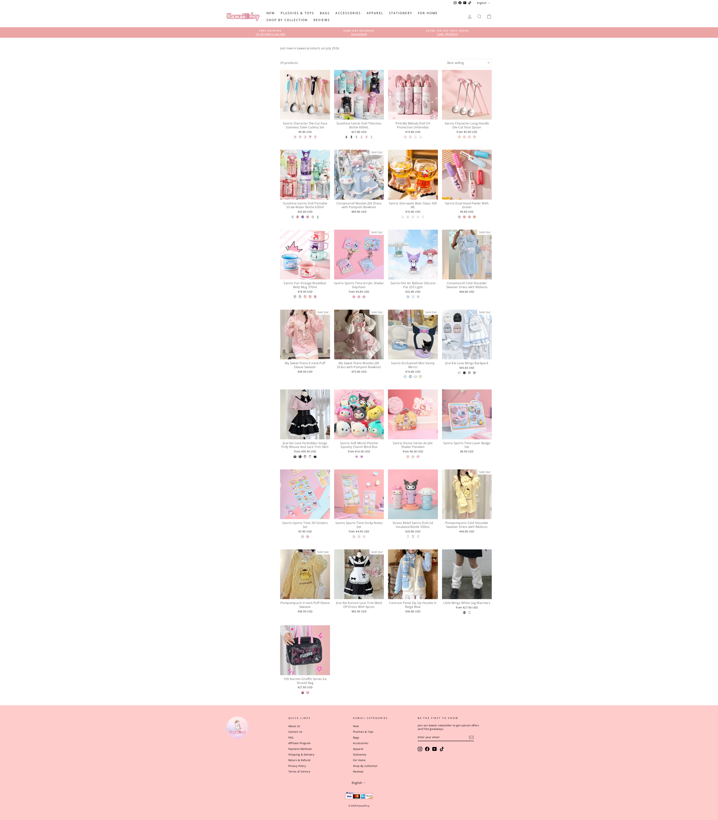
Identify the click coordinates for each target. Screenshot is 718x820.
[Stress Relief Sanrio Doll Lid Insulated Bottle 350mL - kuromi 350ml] (413, 536)
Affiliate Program (299, 743)
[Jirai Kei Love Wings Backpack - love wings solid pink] (469, 372)
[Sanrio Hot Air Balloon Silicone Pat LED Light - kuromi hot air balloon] (408, 297)
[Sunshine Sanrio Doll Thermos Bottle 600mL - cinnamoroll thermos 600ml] (371, 137)
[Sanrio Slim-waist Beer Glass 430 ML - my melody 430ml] (418, 217)
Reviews (322, 20)
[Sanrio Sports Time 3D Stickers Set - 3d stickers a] (302, 536)
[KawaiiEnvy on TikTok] (442, 749)
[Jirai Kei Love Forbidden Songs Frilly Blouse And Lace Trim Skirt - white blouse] (310, 456)
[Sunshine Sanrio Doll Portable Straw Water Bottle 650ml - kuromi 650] (302, 217)
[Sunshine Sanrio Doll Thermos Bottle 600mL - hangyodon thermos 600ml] (356, 137)
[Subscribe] (471, 737)
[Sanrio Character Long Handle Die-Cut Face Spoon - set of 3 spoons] (474, 137)
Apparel (375, 13)
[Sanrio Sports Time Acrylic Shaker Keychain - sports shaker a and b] (364, 297)
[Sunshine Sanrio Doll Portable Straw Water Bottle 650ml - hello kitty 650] (297, 217)
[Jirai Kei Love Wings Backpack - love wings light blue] (474, 372)
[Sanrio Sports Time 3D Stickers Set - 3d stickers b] (307, 536)
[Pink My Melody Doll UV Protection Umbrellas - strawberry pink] (405, 137)
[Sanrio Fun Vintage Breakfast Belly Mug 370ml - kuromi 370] (315, 297)
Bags (325, 13)
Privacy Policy (297, 766)
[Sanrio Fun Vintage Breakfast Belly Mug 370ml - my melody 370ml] (310, 297)
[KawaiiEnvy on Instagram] (420, 749)
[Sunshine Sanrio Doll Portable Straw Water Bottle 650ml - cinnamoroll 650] (292, 217)
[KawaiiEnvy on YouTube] (434, 749)
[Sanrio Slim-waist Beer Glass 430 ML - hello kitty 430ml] (408, 217)
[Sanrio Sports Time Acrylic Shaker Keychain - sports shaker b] (359, 297)
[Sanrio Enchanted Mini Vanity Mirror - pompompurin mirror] (420, 376)
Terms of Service (299, 771)
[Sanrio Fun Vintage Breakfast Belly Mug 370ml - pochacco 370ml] (300, 297)
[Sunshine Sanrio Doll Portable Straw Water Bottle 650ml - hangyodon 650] (318, 217)
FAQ (291, 737)
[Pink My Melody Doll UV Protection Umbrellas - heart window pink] (410, 137)
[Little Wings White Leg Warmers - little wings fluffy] (464, 612)
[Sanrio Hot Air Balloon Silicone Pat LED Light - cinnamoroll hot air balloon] (413, 297)
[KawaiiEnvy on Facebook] (427, 749)
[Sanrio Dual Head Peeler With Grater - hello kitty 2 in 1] (474, 217)
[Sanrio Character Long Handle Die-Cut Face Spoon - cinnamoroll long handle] (469, 137)
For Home (428, 13)
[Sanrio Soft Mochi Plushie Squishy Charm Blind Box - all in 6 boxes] (361, 456)
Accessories (348, 13)
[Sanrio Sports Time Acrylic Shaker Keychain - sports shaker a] (354, 297)
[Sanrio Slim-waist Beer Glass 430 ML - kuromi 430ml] (413, 217)
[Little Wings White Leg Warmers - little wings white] (469, 612)
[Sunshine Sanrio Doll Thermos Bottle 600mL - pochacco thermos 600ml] (346, 137)
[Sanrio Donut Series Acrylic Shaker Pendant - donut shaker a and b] (418, 456)
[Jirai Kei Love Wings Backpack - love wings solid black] (464, 372)
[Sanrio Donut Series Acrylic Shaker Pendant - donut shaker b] (413, 456)
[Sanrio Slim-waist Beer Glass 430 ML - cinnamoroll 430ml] (403, 217)
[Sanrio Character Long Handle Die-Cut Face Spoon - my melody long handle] (459, 137)
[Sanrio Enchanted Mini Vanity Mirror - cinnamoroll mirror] (405, 376)
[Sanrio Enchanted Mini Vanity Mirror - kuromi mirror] (410, 376)
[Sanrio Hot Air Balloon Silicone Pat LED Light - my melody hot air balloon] (418, 297)
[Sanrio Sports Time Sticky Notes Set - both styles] (364, 536)
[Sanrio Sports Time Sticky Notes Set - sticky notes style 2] (359, 536)
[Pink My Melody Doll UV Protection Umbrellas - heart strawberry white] (420, 137)
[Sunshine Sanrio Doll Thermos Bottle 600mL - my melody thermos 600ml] (366, 137)
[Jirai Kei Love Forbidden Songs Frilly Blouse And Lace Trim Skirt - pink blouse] (305, 456)
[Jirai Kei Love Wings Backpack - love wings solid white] (459, 372)
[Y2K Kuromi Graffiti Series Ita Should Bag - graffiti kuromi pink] (307, 692)
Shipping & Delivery (301, 754)
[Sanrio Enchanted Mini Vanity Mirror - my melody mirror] (415, 376)
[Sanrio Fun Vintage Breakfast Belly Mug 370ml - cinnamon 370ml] (295, 297)
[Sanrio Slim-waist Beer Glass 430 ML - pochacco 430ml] (423, 217)
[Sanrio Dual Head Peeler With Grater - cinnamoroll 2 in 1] (459, 217)
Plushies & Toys (297, 13)
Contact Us (295, 731)
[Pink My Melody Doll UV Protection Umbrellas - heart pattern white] (415, 137)
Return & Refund (299, 760)
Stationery (400, 13)
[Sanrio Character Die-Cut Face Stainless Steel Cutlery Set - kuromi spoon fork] (310, 137)
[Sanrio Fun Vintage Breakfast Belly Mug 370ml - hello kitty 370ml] (305, 297)
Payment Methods (300, 749)
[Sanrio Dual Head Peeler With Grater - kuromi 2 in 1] (469, 217)
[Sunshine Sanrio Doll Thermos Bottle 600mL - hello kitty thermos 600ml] (361, 137)
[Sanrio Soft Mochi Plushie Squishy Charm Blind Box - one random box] (356, 456)
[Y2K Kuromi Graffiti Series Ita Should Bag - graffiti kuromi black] (302, 692)
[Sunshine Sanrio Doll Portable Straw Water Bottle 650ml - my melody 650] (307, 217)
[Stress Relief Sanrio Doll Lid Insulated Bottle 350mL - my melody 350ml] (418, 536)
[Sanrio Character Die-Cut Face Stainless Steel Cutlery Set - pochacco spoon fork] (300, 137)
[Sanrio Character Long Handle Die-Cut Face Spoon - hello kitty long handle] (464, 137)
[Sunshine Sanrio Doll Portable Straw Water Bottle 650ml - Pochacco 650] (312, 217)
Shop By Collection (287, 20)
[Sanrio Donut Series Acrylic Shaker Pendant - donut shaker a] (408, 456)
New (270, 13)
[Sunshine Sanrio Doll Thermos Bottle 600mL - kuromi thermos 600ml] (351, 137)
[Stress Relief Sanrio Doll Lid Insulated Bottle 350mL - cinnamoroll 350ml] (408, 536)
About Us (294, 726)
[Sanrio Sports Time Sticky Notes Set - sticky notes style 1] (354, 536)
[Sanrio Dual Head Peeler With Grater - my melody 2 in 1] (464, 217)
